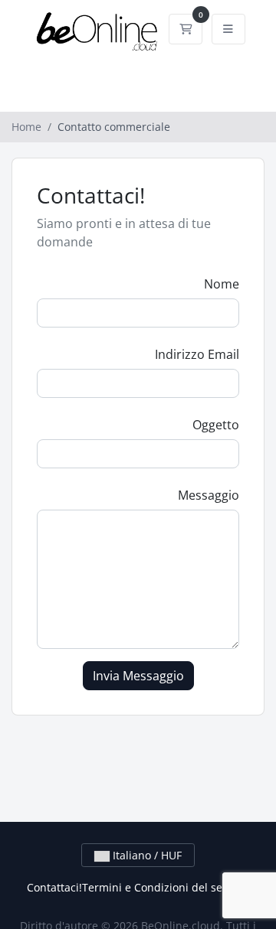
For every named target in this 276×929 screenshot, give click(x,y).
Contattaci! (54, 887)
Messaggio (208, 495)
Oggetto (215, 424)
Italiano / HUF (146, 855)
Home (26, 126)
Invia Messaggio (138, 675)
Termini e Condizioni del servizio (166, 887)
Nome (221, 283)
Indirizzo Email (197, 354)
